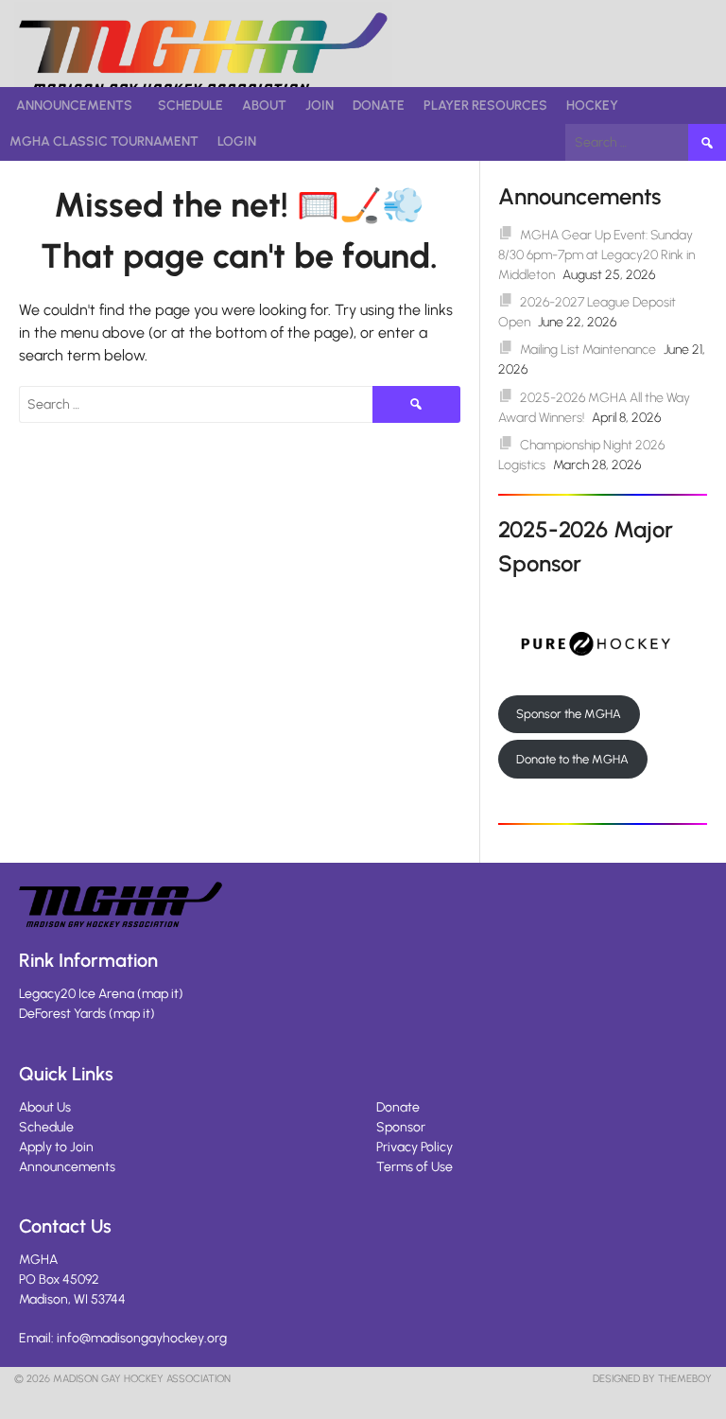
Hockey (592, 105)
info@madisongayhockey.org (142, 1338)
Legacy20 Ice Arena (76, 994)
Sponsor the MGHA (568, 714)
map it (160, 994)
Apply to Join (56, 1147)
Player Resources (485, 105)
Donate (379, 105)
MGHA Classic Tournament (104, 141)
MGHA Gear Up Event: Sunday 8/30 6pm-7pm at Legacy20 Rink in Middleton (596, 255)
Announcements (74, 105)
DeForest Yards (62, 1014)
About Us (45, 1107)
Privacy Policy (414, 1147)
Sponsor (400, 1127)
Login (236, 141)
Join (319, 105)
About (264, 105)
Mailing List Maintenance (588, 350)
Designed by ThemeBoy (652, 1379)
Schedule (190, 105)
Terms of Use (414, 1167)
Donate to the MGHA (572, 759)
